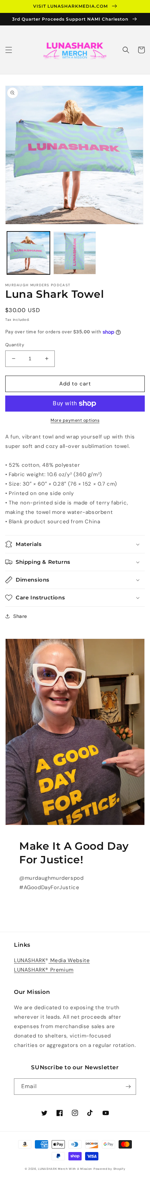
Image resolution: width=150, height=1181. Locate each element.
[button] (8, 50)
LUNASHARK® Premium (44, 969)
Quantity (14, 345)
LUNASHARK (29, 960)
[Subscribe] (128, 1086)
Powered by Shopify (109, 1169)
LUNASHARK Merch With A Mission (65, 1169)
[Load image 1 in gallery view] (28, 252)
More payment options (75, 420)
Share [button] (20, 616)
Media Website (69, 960)
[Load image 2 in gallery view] (74, 252)
